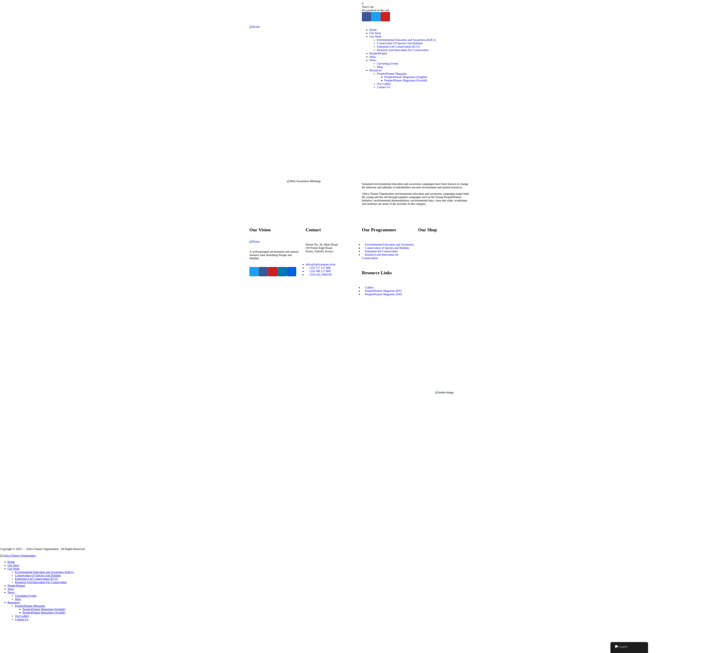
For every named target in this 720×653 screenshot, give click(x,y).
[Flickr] (291, 271)
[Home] (254, 26)
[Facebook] (366, 16)
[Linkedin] (282, 271)
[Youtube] (385, 16)
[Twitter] (376, 16)
